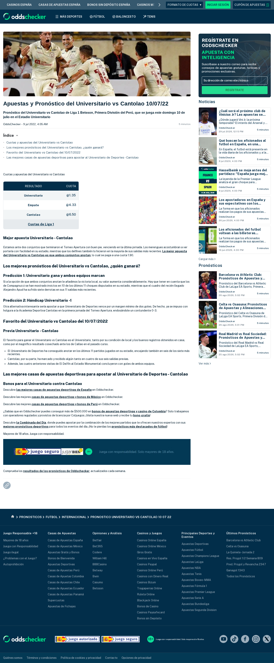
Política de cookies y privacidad (81, 657)
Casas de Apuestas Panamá (66, 594)
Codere (97, 552)
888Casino (99, 564)
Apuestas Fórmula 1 (194, 586)
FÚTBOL (99, 16)
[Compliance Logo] (77, 639)
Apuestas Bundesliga (195, 604)
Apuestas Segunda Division (199, 610)
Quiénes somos (12, 657)
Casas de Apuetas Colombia (66, 576)
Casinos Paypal (147, 564)
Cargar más (206, 259)
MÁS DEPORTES (71, 16)
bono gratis (141, 415)
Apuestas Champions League (200, 556)
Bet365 (97, 546)
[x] (267, 639)
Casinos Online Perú (150, 570)
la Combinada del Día (31, 422)
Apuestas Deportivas (61, 564)
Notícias (207, 101)
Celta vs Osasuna (237, 546)
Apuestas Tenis (192, 574)
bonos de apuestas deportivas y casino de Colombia (129, 411)
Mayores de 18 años (15, 540)
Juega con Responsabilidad (20, 546)
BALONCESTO (126, 16)
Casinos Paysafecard (151, 612)
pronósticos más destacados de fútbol (139, 426)
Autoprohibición (13, 564)
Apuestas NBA (191, 568)
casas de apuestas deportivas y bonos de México (66, 397)
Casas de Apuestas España (65, 540)
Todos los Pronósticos (240, 576)
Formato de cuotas (184, 4)
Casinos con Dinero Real (152, 576)
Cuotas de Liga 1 (41, 224)
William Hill (99, 558)
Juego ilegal (11, 552)
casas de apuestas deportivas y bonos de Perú (64, 404)
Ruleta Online (146, 594)
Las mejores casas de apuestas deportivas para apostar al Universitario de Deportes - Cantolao (72, 157)
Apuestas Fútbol (192, 549)
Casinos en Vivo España (152, 558)
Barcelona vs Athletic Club (243, 540)
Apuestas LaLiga (192, 562)
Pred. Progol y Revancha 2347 (246, 564)
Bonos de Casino (147, 606)
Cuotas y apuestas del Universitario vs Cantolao (39, 142)
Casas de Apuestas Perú (63, 570)
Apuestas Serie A (193, 598)
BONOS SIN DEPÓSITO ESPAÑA (108, 4)
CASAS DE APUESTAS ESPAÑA (59, 4)
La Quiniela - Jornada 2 (240, 552)
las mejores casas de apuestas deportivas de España (54, 389)
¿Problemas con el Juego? (20, 558)
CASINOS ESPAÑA (19, 4)
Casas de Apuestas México (65, 546)
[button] (252, 5)
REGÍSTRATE (234, 90)
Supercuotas (56, 600)
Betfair (97, 540)
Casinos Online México (151, 546)
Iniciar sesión (218, 4)
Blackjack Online (148, 600)
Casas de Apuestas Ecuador (66, 588)
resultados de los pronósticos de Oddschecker (56, 471)
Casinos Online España (151, 540)
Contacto (111, 657)
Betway (97, 570)
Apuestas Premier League (198, 592)
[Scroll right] (159, 5)
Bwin (95, 576)
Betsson (97, 588)
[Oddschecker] (24, 639)
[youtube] (223, 639)
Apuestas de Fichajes (62, 606)
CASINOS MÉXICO (149, 4)
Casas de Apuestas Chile (64, 582)
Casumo (97, 582)
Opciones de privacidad (136, 657)
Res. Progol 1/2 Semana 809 (244, 558)
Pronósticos (210, 265)
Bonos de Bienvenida (61, 558)
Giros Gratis (144, 552)
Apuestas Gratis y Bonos (63, 552)
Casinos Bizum (146, 582)
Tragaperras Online (149, 588)
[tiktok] (234, 639)
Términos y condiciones (41, 657)
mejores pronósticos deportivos (26, 426)
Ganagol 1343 (235, 570)
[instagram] (256, 639)
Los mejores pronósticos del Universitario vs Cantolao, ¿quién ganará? (55, 147)
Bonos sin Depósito (149, 618)
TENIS (151, 16)
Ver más (204, 363)
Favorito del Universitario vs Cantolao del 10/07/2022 (43, 152)
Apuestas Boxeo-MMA (196, 580)
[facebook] (245, 639)
